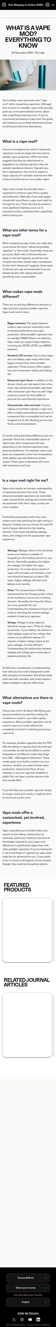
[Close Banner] (53, 5)
